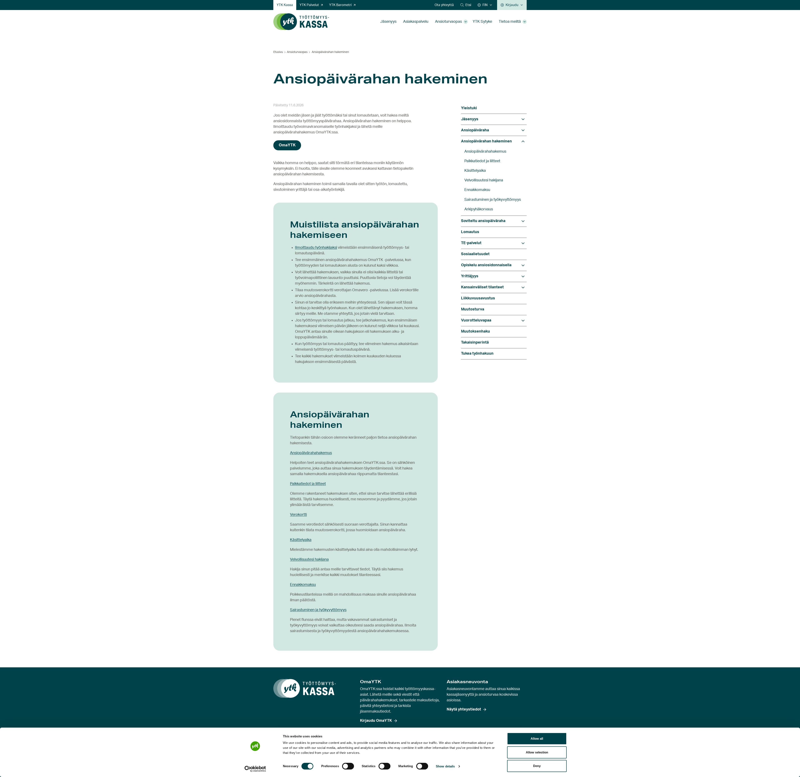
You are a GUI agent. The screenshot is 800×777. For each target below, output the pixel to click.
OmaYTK (287, 145)
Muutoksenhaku (475, 331)
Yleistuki (469, 108)
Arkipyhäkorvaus (478, 209)
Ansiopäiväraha (475, 130)
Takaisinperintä (475, 342)
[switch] (348, 766)
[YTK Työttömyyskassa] (301, 21)
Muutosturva (472, 309)
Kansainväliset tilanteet (482, 287)
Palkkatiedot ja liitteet (308, 484)
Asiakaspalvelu (415, 22)
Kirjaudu (512, 5)
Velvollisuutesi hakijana (309, 559)
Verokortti (298, 515)
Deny (537, 766)
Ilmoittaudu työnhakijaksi (316, 248)
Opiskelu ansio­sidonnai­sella (486, 265)
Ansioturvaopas (448, 22)
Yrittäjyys (469, 276)
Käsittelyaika (300, 540)
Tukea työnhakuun (477, 353)
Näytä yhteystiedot (464, 709)
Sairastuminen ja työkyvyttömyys (318, 610)
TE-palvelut (471, 243)
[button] (466, 5)
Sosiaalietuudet (475, 254)
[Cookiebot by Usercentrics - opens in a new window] (255, 769)
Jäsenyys (388, 22)
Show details (445, 766)
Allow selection (537, 752)
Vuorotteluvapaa (476, 320)
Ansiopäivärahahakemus (311, 453)
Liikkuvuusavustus (478, 298)
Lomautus (470, 232)
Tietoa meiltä (510, 22)
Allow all (537, 738)
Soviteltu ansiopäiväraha (483, 221)
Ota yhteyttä (444, 5)
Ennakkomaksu (303, 585)
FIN (485, 5)
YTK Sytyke (482, 22)
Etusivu (278, 52)
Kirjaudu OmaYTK (376, 721)
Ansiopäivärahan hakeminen (486, 141)
